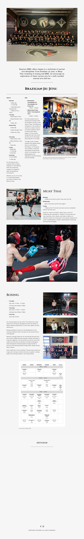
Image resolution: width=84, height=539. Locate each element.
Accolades (39, 2)
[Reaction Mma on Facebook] (41, 526)
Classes (16, 2)
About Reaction (27, 2)
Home (8, 2)
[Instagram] (43, 526)
